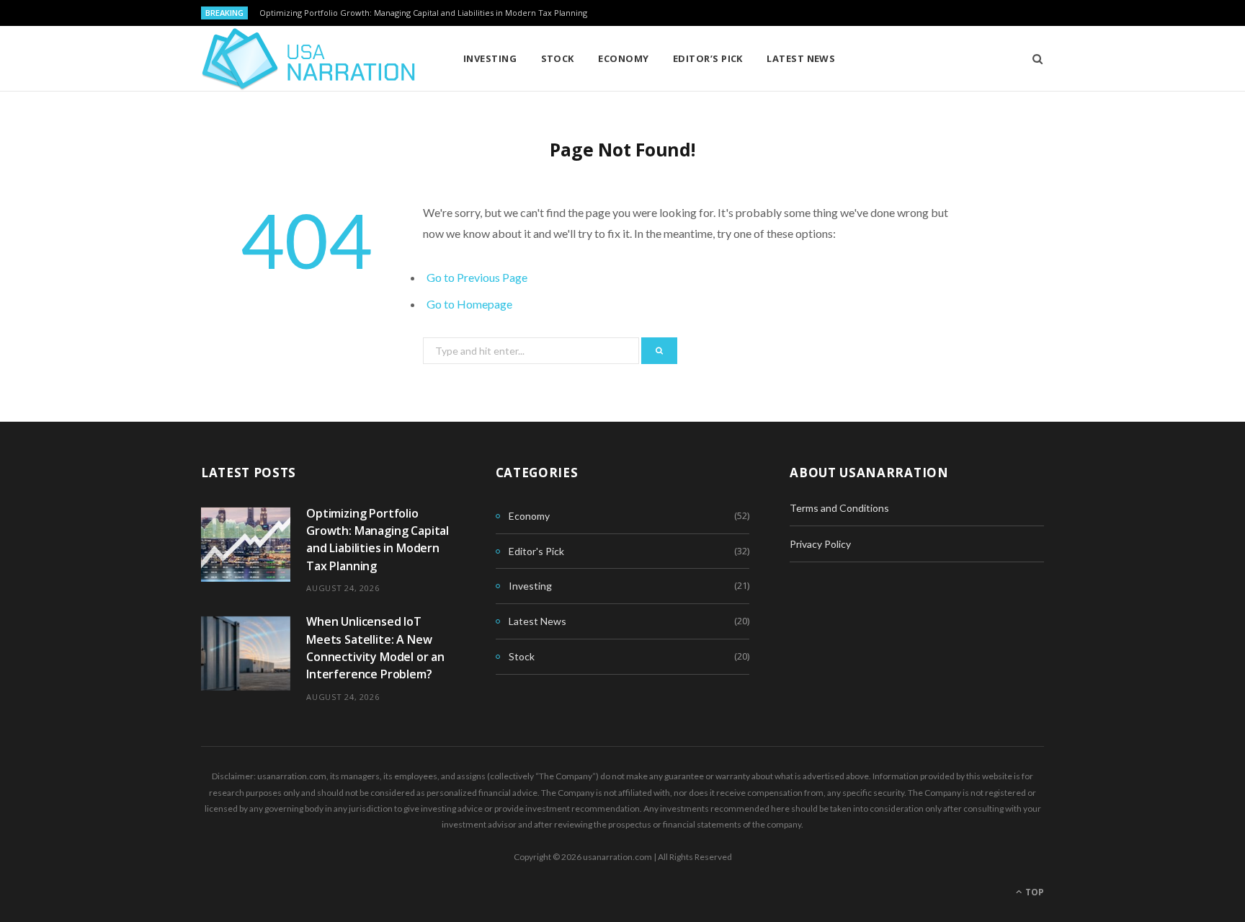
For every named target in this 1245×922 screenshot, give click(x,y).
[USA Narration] (308, 59)
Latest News (801, 58)
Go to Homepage (469, 304)
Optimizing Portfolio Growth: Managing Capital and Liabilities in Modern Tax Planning (423, 13)
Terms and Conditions (839, 508)
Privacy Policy (820, 544)
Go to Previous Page (477, 277)
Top (1033, 892)
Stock (557, 58)
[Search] (1033, 58)
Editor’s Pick (708, 58)
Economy (623, 58)
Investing (490, 58)
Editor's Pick (536, 551)
